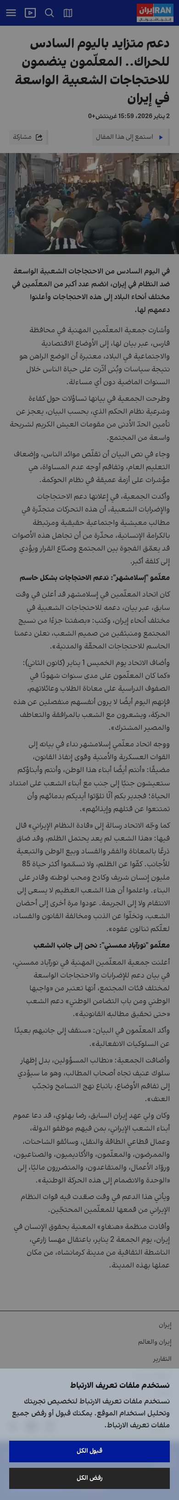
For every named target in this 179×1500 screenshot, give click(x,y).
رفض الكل (90, 1478)
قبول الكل (89, 1451)
